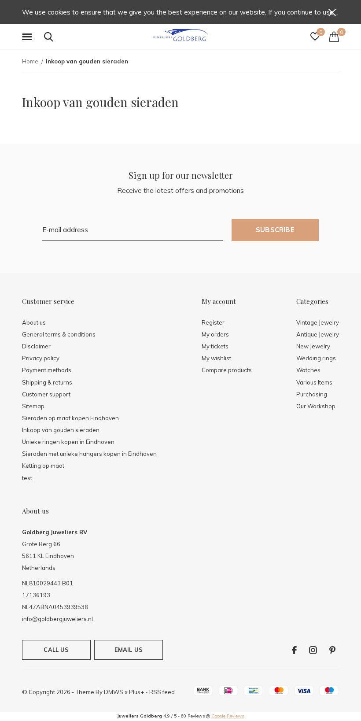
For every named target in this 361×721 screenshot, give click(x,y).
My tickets (215, 346)
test (27, 477)
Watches (308, 369)
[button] (28, 37)
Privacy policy (40, 358)
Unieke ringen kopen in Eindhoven (68, 441)
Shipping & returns (47, 382)
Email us (128, 649)
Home (30, 61)
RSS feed (162, 691)
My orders (215, 334)
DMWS (113, 691)
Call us (56, 649)
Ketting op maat (43, 465)
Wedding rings (316, 358)
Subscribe (275, 230)
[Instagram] (313, 650)
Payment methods (46, 369)
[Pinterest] (332, 650)
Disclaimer (36, 346)
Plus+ (136, 691)
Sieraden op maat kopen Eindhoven (70, 418)
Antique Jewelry (317, 334)
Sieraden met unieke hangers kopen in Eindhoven (89, 453)
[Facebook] (294, 650)
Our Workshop (315, 406)
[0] (334, 36)
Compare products (227, 369)
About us (34, 322)
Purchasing (311, 394)
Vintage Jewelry (317, 322)
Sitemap (33, 406)
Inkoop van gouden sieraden (60, 429)
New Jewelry (313, 346)
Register (213, 322)
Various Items (314, 382)
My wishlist (216, 358)
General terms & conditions (59, 334)
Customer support (46, 394)
